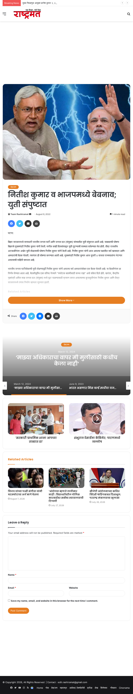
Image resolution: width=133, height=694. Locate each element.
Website (73, 587)
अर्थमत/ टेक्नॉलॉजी (77, 687)
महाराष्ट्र (63, 687)
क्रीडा (89, 687)
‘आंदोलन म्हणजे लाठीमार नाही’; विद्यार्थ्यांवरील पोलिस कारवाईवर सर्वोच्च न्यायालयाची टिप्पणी (66, 496)
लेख (96, 687)
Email (12, 587)
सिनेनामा (104, 687)
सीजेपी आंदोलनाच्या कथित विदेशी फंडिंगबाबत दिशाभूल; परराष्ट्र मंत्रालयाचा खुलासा (105, 494)
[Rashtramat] (27, 14)
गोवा (47, 687)
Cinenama (124, 687)
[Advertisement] (66, 58)
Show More (66, 300)
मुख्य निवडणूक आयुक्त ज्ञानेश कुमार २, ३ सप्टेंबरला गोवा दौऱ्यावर (48, 3)
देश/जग (13, 187)
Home (40, 687)
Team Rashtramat (20, 214)
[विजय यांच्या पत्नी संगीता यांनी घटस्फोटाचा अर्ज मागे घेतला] (25, 478)
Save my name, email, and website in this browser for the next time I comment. (54, 600)
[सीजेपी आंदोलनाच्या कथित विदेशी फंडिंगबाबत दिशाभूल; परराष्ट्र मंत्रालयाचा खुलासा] (107, 478)
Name (12, 574)
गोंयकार (113, 687)
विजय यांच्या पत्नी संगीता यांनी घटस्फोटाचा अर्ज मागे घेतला (25, 492)
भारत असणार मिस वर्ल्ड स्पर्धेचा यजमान (67, 360)
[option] (66, 360)
